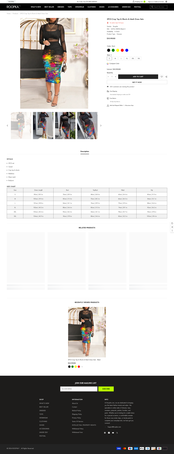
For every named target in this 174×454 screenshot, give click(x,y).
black (69, 366)
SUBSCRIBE (106, 389)
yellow (75, 366)
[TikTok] (109, 432)
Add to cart (138, 77)
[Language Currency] (166, 2)
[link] (26, 285)
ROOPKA (11, 2)
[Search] (158, 7)
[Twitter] (117, 432)
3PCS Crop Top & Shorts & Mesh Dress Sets (84, 360)
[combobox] (158, 7)
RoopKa (115, 26)
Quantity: (110, 73)
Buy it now (137, 82)
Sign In (150, 2)
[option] (54, 63)
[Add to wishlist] (162, 76)
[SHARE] (165, 77)
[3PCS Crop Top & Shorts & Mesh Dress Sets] (87, 332)
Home (9, 14)
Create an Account (159, 2)
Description (84, 151)
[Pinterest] (104, 432)
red (78, 366)
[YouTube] (113, 432)
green (72, 366)
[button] (7, 125)
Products (15, 14)
